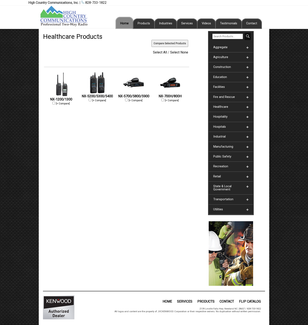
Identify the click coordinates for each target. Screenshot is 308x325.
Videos (206, 23)
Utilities (218, 209)
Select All (160, 52)
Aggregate (220, 47)
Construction (222, 67)
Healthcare (220, 107)
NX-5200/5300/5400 (97, 96)
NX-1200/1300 (61, 99)
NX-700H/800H (170, 96)
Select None (179, 52)
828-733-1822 (95, 3)
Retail (217, 176)
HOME (167, 301)
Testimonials (228, 23)
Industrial (219, 136)
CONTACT (227, 301)
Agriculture (220, 57)
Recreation (220, 166)
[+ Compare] (63, 103)
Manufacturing (223, 146)
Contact (251, 23)
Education (220, 77)
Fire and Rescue (224, 97)
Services (187, 23)
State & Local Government (222, 188)
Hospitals (219, 127)
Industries (165, 23)
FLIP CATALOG (250, 301)
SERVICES (184, 301)
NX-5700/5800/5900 (133, 96)
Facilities (219, 87)
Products (144, 23)
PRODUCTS (206, 301)
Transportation (223, 199)
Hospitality (220, 116)
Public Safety (222, 156)
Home (124, 23)
